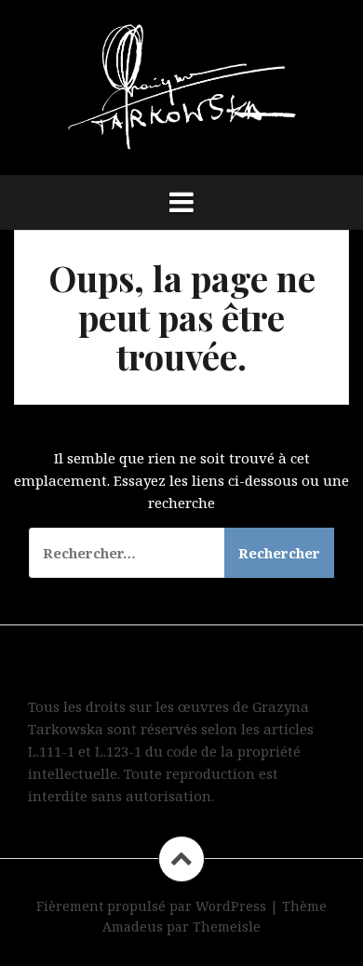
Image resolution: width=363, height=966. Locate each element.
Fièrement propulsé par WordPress (151, 906)
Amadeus (132, 926)
